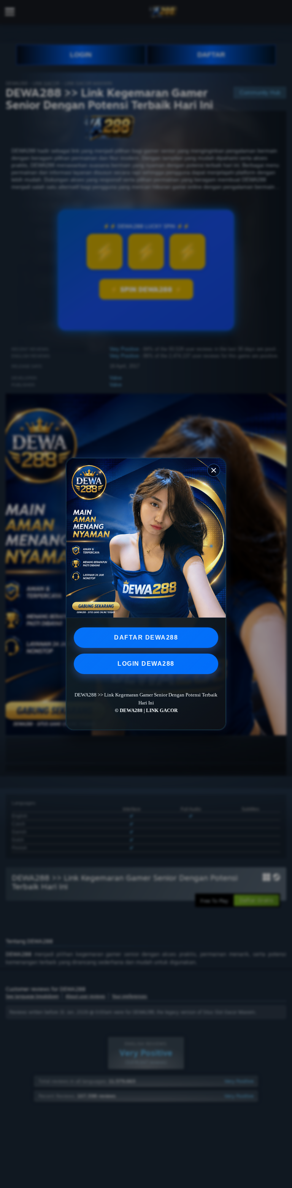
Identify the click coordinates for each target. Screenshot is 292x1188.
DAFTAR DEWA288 (146, 637)
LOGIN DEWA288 (146, 663)
